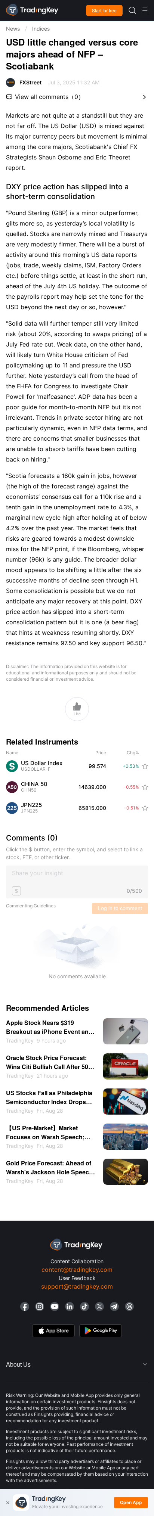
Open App (131, 1502)
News (13, 28)
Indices (41, 28)
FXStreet (30, 82)
